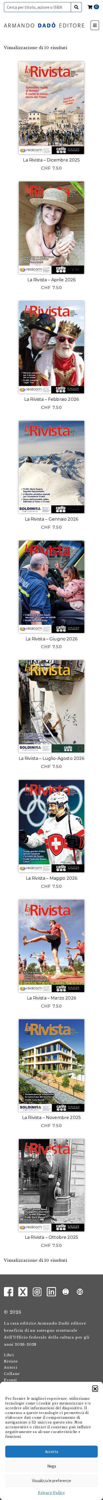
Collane (12, 1374)
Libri (9, 1355)
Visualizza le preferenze (51, 1480)
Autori (10, 1367)
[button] (95, 1388)
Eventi (10, 1380)
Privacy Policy (51, 1493)
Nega (51, 1466)
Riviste (11, 1361)
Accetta (51, 1451)
